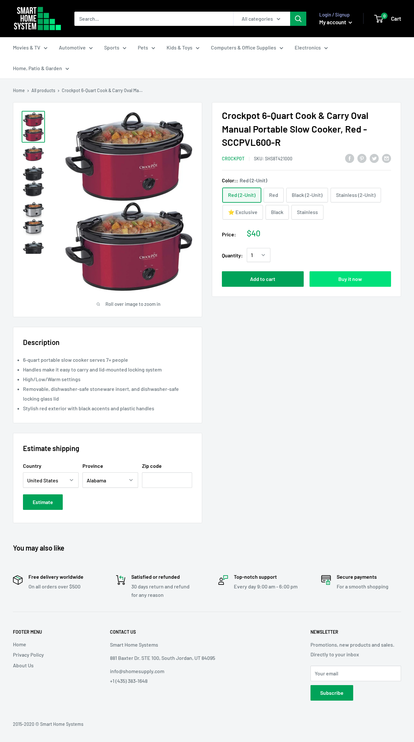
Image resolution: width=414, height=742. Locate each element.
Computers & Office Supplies (243, 47)
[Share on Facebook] (349, 158)
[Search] (298, 19)
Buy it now (350, 279)
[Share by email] (386, 158)
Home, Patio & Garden (37, 68)
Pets (143, 47)
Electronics (308, 47)
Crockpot (233, 158)
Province (92, 466)
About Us (23, 665)
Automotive (72, 47)
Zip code (152, 466)
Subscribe (331, 693)
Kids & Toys (179, 47)
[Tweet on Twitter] (374, 158)
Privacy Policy (28, 654)
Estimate (43, 502)
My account (333, 22)
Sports (111, 47)
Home (19, 90)
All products (43, 90)
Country (32, 466)
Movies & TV (26, 47)
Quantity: (232, 255)
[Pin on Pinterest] (361, 158)
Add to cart (262, 279)
